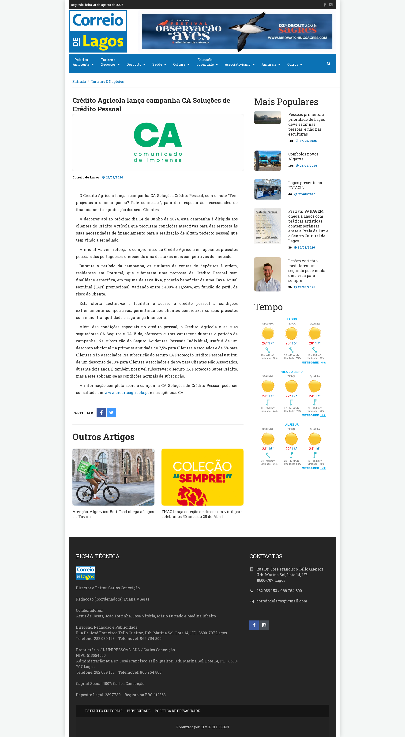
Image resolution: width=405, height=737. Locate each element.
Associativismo (238, 64)
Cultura (179, 64)
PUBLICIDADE (138, 711)
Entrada (79, 81)
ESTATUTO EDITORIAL (104, 711)
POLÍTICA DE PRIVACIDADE (177, 711)
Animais (269, 64)
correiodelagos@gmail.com (281, 600)
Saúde (157, 64)
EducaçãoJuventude (205, 62)
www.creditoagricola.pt (126, 392)
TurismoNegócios (108, 62)
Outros (292, 64)
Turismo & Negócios (107, 81)
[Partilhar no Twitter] (111, 413)
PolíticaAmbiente (81, 62)
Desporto (134, 64)
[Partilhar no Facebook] (101, 413)
